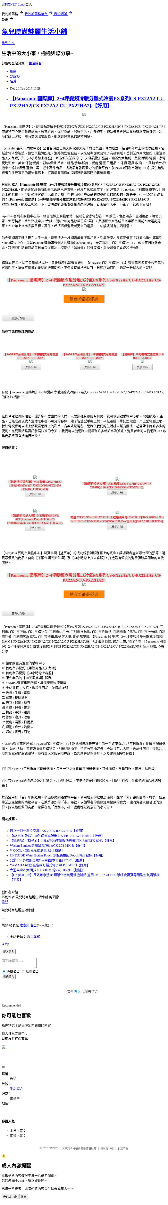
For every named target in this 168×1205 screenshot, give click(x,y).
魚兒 (5, 902)
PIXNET (53, 1148)
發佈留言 (8, 976)
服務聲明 (123, 1148)
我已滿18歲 (10, 1196)
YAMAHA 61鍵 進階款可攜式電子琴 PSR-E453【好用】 (50, 865)
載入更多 (8, 951)
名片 (13, 81)
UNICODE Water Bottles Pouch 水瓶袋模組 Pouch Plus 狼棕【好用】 (57, 855)
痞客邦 (25, 925)
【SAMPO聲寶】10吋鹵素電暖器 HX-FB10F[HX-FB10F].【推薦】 (57, 835)
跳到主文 (8, 43)
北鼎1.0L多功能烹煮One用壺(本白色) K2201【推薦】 (48, 860)
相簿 (13, 71)
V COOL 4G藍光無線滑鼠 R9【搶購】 (37, 850)
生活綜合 (35, 63)
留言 (33, 925)
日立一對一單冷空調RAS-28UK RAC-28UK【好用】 (47, 831)
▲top (5, 944)
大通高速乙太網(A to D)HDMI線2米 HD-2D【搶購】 (47, 870)
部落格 (15, 76)
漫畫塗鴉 (33, 936)
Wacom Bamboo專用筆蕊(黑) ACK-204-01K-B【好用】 (48, 845)
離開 (23, 1196)
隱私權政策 (107, 1148)
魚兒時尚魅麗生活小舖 (34, 31)
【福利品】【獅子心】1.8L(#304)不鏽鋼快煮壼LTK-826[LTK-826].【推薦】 (63, 840)
